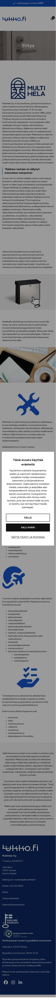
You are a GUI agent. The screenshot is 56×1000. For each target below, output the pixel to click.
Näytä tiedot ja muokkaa (28, 537)
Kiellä (28, 517)
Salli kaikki (28, 527)
